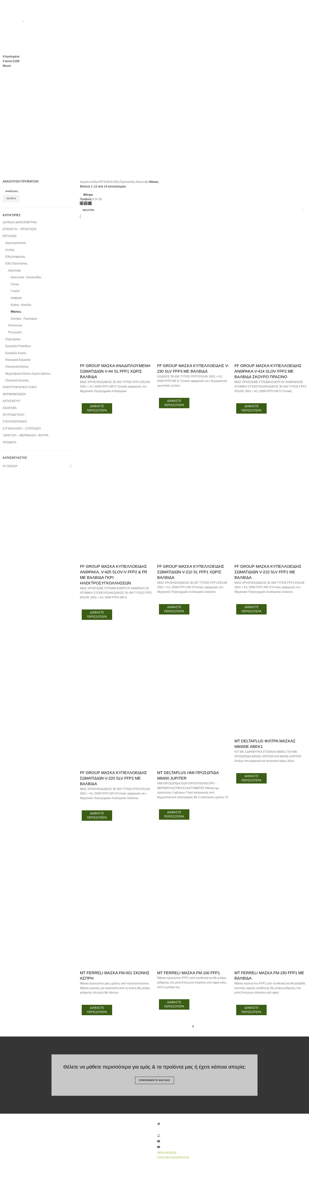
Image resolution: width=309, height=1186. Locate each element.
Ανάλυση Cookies (91, 1163)
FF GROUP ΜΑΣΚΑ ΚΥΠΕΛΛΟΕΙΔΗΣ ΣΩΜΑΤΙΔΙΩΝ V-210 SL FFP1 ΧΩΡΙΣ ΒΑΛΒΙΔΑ (190, 572)
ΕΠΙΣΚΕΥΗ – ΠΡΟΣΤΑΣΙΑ (19, 229)
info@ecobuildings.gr (58, 2)
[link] (82, 1183)
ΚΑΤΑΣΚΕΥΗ (11, 400)
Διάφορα (16, 297)
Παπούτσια (15, 325)
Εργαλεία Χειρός (15, 353)
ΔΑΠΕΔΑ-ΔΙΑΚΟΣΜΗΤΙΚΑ (20, 222)
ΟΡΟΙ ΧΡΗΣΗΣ (167, 1152)
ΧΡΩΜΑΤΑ (9, 442)
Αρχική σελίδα (89, 181)
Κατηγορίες (10, 126)
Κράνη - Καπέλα (21, 304)
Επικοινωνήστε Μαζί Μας (154, 1080)
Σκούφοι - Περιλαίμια (24, 318)
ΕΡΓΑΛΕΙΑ (10, 236)
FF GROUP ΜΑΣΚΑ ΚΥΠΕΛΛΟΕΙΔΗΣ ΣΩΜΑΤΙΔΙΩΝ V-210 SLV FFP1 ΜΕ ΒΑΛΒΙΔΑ (267, 572)
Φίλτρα (88, 194)
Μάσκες (16, 311)
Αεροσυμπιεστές (15, 242)
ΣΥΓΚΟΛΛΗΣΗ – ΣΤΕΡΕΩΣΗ (22, 428)
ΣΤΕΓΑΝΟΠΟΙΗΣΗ (15, 421)
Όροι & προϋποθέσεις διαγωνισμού (102, 1178)
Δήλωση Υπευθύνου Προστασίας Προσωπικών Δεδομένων (110, 1154)
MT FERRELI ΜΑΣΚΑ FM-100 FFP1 (188, 973)
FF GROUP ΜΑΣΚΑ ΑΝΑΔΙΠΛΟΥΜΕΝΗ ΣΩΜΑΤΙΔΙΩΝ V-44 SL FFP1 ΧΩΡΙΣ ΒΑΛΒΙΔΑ (115, 371)
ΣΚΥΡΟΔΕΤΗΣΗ (13, 414)
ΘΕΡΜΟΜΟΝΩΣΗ (14, 394)
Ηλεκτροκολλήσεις (17, 366)
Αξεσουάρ (14, 270)
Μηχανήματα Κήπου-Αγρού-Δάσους (28, 373)
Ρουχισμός (15, 332)
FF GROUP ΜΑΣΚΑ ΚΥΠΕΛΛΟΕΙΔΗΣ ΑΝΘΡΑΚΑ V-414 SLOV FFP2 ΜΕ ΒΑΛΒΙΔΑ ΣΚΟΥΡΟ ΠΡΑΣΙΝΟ (267, 371)
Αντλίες (10, 249)
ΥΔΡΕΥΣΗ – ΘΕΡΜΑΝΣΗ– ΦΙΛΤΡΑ (25, 435)
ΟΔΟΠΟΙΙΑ (10, 407)
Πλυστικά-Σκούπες (17, 380)
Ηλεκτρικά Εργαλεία (17, 359)
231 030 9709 (14, 2)
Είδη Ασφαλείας (15, 256)
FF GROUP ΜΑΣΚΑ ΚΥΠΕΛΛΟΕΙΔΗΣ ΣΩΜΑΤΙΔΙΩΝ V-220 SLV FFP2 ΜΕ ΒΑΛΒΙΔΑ (113, 778)
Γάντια (15, 284)
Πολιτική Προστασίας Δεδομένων (101, 1145)
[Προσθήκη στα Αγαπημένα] (84, 397)
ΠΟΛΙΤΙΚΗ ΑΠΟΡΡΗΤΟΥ (173, 1157)
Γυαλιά (15, 291)
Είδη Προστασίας (16, 263)
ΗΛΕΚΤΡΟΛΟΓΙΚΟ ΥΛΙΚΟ (19, 387)
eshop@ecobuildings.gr (88, 2)
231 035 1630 (33, 2)
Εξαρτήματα (12, 339)
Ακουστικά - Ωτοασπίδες (26, 277)
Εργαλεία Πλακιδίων (18, 346)
